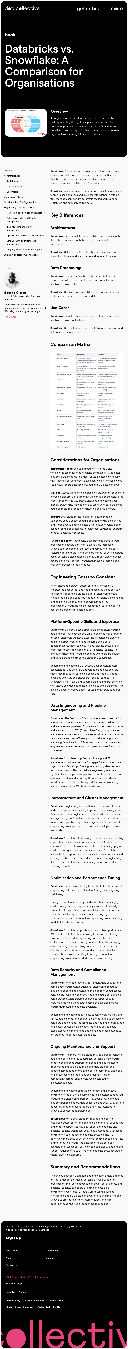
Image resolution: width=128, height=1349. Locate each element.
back (10, 34)
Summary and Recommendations (21, 254)
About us (10, 1257)
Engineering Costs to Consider (19, 207)
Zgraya (19, 1283)
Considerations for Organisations (21, 202)
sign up (14, 1237)
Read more (10, 316)
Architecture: (13, 181)
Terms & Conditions (34, 1300)
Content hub (52, 1250)
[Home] (22, 8)
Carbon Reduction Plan (49, 1307)
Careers (50, 1257)
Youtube (23, 1291)
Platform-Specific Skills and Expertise (26, 212)
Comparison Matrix (13, 196)
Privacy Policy (13, 1300)
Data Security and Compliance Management (22, 242)
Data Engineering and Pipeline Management (22, 220)
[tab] (62, 166)
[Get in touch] (91, 8)
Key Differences (12, 175)
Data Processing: (15, 186)
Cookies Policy (55, 1300)
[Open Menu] (117, 8)
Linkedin (10, 1291)
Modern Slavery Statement (20, 1307)
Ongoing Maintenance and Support (25, 249)
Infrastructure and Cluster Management (20, 228)
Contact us (11, 1265)
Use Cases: (12, 191)
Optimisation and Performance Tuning (26, 235)
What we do (12, 1250)
